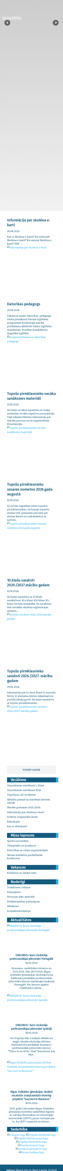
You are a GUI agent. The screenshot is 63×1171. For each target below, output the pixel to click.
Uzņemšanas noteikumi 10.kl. (24, 790)
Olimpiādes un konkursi (21, 845)
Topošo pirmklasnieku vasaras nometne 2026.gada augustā (29, 489)
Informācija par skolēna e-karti (25, 812)
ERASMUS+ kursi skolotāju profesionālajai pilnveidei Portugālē (31, 957)
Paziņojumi (14, 892)
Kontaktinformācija (18, 911)
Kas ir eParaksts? (17, 826)
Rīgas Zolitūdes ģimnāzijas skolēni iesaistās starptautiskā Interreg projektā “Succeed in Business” (31, 1095)
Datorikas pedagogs (23, 304)
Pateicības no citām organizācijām (27, 850)
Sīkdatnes (13, 906)
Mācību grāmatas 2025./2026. (24, 807)
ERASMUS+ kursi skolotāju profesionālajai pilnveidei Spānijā (31, 1026)
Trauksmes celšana (18, 887)
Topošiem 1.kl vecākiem (21, 794)
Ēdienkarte (13, 821)
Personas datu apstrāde (21, 896)
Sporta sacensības (17, 840)
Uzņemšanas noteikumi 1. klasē (25, 785)
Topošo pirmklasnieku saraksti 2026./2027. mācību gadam (29, 676)
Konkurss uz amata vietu (21, 872)
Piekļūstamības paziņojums (23, 901)
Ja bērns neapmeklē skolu (22, 816)
